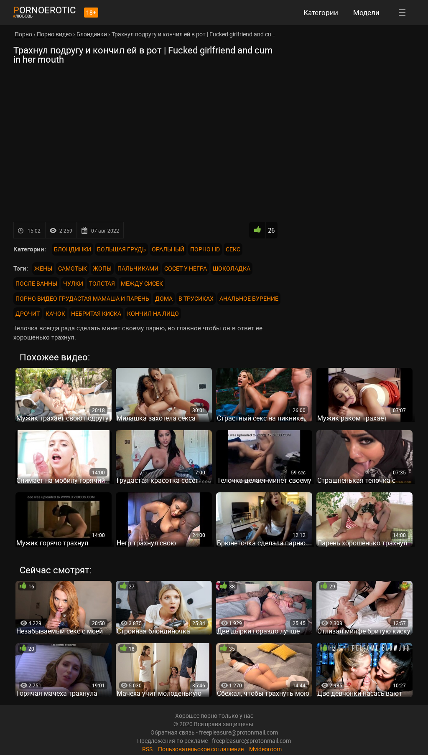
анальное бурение (248, 298)
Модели (366, 12)
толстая (102, 283)
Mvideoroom (265, 749)
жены (43, 268)
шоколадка (231, 268)
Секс (233, 249)
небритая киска (96, 313)
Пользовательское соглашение (201, 749)
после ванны (36, 283)
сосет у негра (185, 268)
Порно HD (205, 249)
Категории (320, 12)
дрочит (27, 313)
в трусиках (196, 298)
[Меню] (402, 12)
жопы (102, 268)
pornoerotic (44, 10)
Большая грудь (121, 249)
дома (164, 298)
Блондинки (72, 249)
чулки (73, 283)
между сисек (142, 283)
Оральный (168, 249)
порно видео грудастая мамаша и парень (82, 298)
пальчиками (137, 268)
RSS (147, 749)
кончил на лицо (153, 313)
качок (55, 313)
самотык (72, 268)
